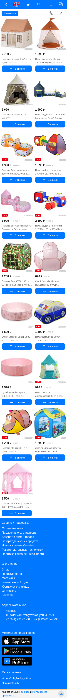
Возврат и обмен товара (18, 536)
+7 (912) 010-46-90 (46, 619)
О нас (5, 569)
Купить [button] (17, 69)
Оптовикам (9, 590)
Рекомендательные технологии (22, 549)
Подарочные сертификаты (19, 532)
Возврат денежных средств (20, 541)
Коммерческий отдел (15, 582)
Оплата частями (12, 528)
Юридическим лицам (15, 586)
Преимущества (12, 573)
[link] (17, 4)
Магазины (8, 578)
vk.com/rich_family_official (16, 678)
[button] (6, 4)
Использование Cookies (18, 545)
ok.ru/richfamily (10, 682)
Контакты (8, 595)
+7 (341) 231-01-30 (18, 619)
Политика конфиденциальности (23, 553)
